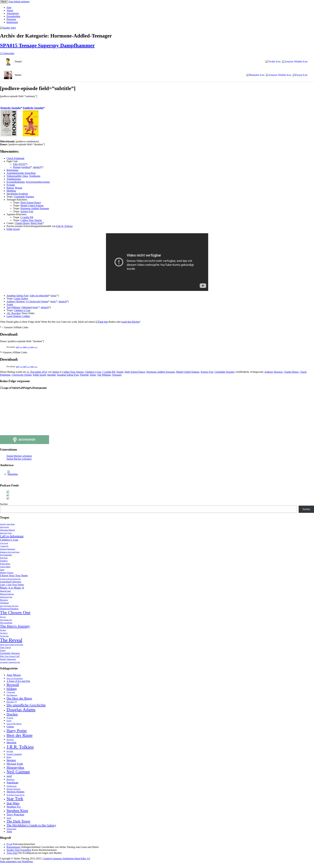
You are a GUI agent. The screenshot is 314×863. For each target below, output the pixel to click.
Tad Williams (13, 307)
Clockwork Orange (22, 374)
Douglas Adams (21, 709)
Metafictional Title (6, 597)
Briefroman (12, 170)
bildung (12, 688)
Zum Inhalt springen (19, 1)
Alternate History (7, 530)
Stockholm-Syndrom (17, 193)
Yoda (9, 831)
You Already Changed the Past (10, 662)
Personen (11, 19)
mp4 (26, 347)
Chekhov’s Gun (22, 310)
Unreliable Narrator (24, 196)
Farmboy (4, 561)
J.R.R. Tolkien (20, 746)
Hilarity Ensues (7, 572)
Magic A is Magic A (12, 587)
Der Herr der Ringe (19, 698)
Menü (4, 1)
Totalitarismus (14, 179)
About (10, 10)
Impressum (12, 22)
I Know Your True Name (14, 575)
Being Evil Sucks (6, 533)
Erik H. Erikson (64, 226)
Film (15, 164)
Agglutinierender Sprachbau (21, 173)
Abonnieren (13, 13)
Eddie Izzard (13, 229)
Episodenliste (13, 16)
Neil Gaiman (18, 771)
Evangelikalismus (16, 181)
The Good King (6, 623)
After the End (4, 527)
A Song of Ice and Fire (18, 681)
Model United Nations (32, 205)
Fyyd (9, 844)
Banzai (10, 187)
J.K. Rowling (13, 313)
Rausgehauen (13, 847)
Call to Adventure (12, 536)
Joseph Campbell (14, 754)
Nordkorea (34, 176)
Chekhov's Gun (93, 371)
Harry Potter (17, 730)
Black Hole (37, 223)
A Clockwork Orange (37, 301)
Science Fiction (13, 789)
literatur (11, 760)
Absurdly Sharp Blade (7, 524)
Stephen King (17, 810)
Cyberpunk (11, 692)
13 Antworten (7, 53)
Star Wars (13, 803)
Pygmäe (11, 184)
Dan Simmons (12, 695)
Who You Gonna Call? (10, 656)
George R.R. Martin (14, 724)
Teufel (9, 818)
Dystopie (10, 718)
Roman (17, 167)
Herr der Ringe (20, 735)
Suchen (4, 504)
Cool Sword (4, 543)
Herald (2, 570)
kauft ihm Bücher (131, 321)
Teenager (116, 374)
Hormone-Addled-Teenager (34, 208)
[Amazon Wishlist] (294, 61)
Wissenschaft (11, 829)
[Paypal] (299, 75)
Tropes (2, 650)
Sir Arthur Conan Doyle (16, 795)
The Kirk (3, 630)
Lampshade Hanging (10, 581)
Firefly (9, 721)
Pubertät (84, 374)
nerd (9, 776)
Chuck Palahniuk (15, 158)
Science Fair (26, 211)
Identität (51, 374)
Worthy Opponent (8, 659)
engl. (53, 295)
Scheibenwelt (12, 786)
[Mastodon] (254, 75)
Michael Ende (15, 763)
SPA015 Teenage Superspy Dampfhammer (47, 45)
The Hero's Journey (15, 626)
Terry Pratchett (15, 814)
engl (35, 307)
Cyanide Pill (26, 217)
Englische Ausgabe (33, 107)
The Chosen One (15, 612)
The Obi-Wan (4, 636)
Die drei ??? (12, 702)
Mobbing (11, 190)
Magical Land (5, 591)
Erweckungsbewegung (38, 181)
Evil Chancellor (6, 555)
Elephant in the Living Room (9, 552)
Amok (10, 304)
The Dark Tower (18, 821)
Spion (93, 374)
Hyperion (10, 739)
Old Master (4, 603)
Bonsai (18, 187)
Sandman (12, 782)
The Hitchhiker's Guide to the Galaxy (31, 825)
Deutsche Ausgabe (10, 107)
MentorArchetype (7, 594)
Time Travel (5, 647)
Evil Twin (4, 558)
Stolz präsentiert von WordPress (16, 861)
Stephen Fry (14, 806)
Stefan (55, 371)
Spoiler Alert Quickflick (19, 850)
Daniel (119, 371)
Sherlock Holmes (15, 791)
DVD (22, 164)
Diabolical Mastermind (7, 549)
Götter (10, 726)
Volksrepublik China (17, 176)
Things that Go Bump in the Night (11, 644)
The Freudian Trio (6, 620)
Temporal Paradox (9, 608)
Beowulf (13, 685)
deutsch (37, 167)
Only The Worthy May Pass (9, 606)
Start (9, 7)
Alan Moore (14, 675)
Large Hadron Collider (18, 316)
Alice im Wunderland (15, 678)
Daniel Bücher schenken (19, 456)
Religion (10, 779)
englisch (26, 167)
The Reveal (11, 640)
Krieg (9, 757)
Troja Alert (12, 853)
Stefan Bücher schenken (19, 458)
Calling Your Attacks (31, 220)
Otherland (26, 307)
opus (33, 347)
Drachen (12, 714)
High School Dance (30, 202)
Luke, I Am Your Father (12, 584)
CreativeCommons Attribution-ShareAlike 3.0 (66, 858)
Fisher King (5, 563)
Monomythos (15, 767)
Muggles (4, 600)
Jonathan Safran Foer (17, 295)
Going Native (21, 298)
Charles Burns (22, 223)
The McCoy (4, 633)
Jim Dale (10, 751)
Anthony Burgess (16, 301)
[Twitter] (272, 61)
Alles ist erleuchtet (39, 295)
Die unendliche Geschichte (26, 705)
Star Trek (15, 798)
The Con (3, 617)
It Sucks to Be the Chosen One (10, 579)
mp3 (19, 347)
